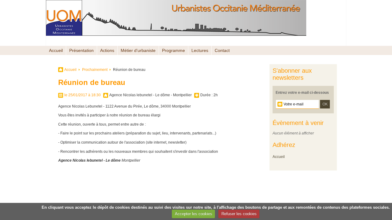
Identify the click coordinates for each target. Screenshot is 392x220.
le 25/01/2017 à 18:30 (82, 95)
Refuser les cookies (239, 213)
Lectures (199, 50)
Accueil (56, 50)
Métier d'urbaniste (138, 50)
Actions (107, 50)
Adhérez (284, 144)
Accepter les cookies (193, 213)
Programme (173, 50)
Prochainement (94, 70)
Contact (222, 50)
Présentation (81, 50)
